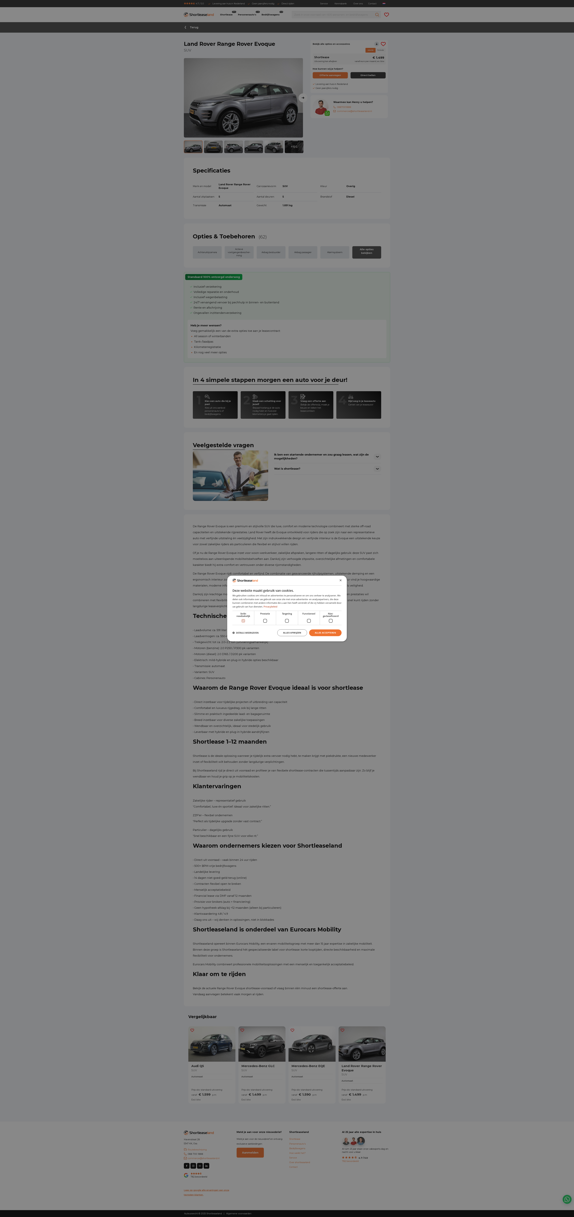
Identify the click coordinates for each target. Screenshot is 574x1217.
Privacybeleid (270, 606)
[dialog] (287, 608)
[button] (245, 632)
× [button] (340, 580)
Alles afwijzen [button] (292, 632)
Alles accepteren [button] (325, 632)
